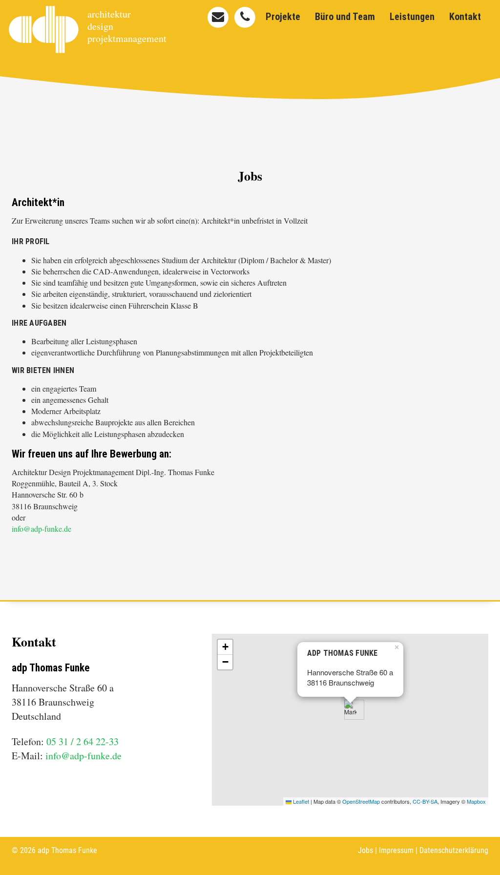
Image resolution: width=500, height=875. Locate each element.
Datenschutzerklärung (453, 850)
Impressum (396, 850)
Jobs (365, 850)
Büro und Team (345, 16)
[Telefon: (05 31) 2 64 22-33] (244, 17)
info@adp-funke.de (41, 528)
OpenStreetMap (361, 801)
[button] (350, 710)
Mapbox (476, 801)
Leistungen (412, 16)
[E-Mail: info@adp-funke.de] (218, 17)
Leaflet (300, 801)
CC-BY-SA (425, 801)
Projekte (283, 16)
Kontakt (465, 16)
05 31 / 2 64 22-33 (82, 741)
